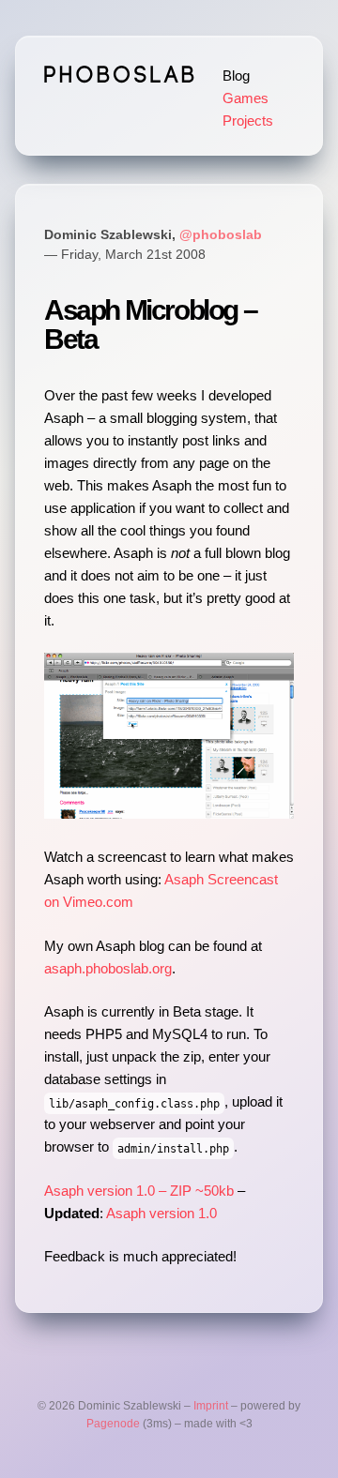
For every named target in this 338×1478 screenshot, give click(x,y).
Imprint (210, 1405)
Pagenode (113, 1423)
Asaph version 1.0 (161, 1213)
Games (246, 98)
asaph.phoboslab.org (108, 968)
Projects (248, 120)
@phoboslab (220, 235)
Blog (236, 75)
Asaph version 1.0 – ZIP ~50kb (139, 1191)
